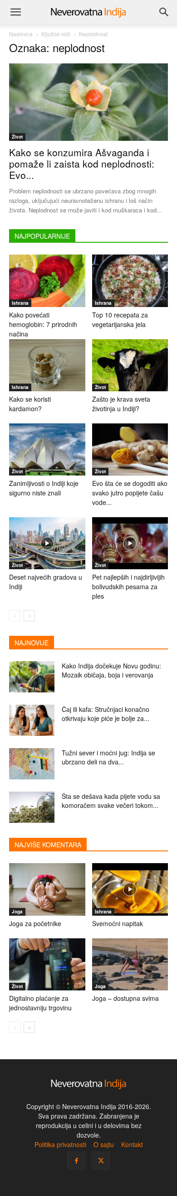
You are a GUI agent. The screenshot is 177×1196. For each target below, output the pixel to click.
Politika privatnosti (60, 1144)
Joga (17, 911)
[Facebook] (76, 1161)
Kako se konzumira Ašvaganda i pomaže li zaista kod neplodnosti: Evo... (81, 163)
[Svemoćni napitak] (130, 889)
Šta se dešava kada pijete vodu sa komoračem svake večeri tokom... (111, 801)
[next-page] (29, 615)
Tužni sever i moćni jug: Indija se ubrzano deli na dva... (108, 757)
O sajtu (103, 1144)
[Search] (164, 12)
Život (17, 137)
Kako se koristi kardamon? (30, 403)
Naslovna (21, 34)
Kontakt (132, 1144)
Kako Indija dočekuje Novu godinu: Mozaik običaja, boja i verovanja (111, 670)
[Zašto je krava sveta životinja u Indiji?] (130, 365)
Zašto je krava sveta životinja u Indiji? (121, 403)
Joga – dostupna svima (125, 998)
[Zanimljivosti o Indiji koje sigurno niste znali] (47, 449)
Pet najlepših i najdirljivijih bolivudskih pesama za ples (128, 586)
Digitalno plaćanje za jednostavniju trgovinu (40, 1003)
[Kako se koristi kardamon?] (47, 365)
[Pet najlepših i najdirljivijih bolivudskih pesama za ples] (130, 543)
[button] (15, 12)
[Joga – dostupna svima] (130, 964)
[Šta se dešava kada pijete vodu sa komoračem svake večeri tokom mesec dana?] (31, 807)
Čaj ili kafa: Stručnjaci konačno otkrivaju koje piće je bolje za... (105, 714)
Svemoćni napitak (117, 923)
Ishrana (20, 303)
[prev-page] (14, 615)
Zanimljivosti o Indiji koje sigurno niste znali (44, 488)
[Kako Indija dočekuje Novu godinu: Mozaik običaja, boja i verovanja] (31, 676)
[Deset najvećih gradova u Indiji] (47, 543)
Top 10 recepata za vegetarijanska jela (120, 319)
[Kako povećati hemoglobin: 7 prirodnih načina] (47, 281)
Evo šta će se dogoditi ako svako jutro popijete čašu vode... (129, 493)
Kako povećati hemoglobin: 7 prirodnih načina (43, 324)
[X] (101, 1161)
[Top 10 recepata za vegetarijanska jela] (130, 281)
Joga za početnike (35, 923)
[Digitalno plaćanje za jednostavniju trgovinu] (47, 964)
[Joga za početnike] (47, 889)
